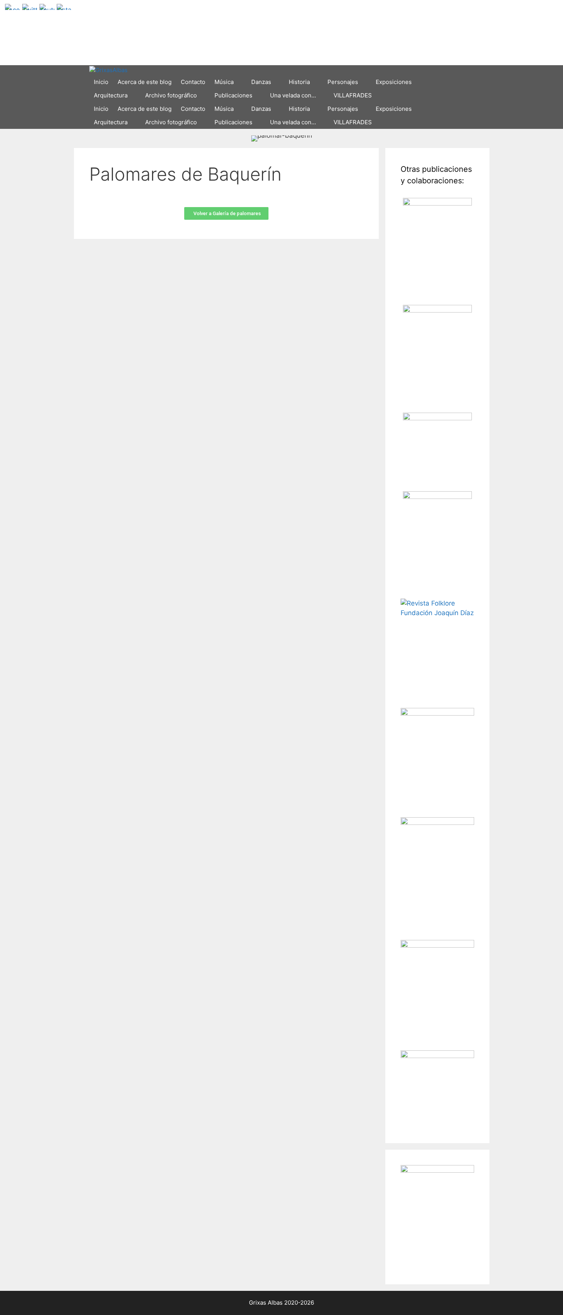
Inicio (101, 82)
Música (224, 82)
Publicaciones (233, 95)
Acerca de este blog (145, 82)
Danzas (261, 82)
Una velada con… (293, 95)
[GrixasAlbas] (108, 70)
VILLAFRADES (353, 95)
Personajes (342, 82)
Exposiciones (394, 82)
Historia (299, 82)
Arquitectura (111, 95)
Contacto (193, 82)
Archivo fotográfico (171, 95)
